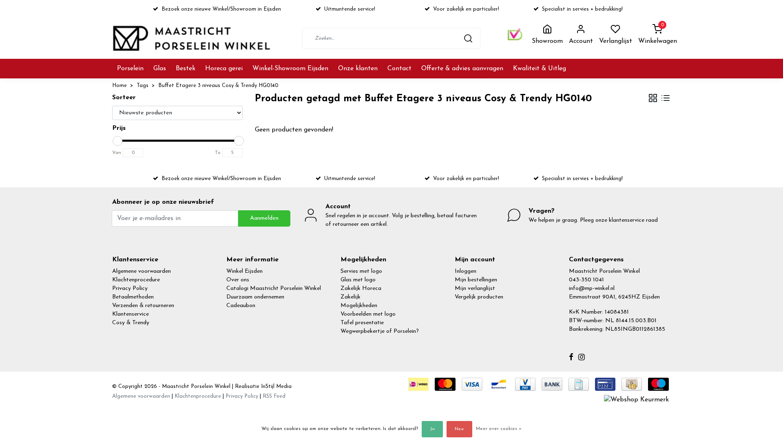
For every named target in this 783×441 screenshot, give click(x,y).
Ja (432, 429)
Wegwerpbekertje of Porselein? (380, 331)
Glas (159, 68)
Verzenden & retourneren (143, 306)
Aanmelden (264, 218)
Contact (399, 68)
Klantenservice (130, 314)
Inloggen (465, 271)
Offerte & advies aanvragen (462, 68)
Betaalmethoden (133, 297)
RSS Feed (274, 396)
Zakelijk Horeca (361, 288)
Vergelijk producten (479, 297)
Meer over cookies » (499, 428)
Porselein (130, 68)
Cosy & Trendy (130, 323)
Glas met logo (358, 280)
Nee (459, 429)
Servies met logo (361, 271)
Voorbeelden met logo (368, 314)
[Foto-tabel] (653, 99)
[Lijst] (665, 99)
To (218, 152)
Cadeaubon (240, 306)
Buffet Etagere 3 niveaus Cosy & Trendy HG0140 (218, 85)
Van (116, 152)
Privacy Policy (130, 288)
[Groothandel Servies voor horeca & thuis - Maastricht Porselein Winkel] (192, 38)
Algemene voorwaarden (141, 271)
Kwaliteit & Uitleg (539, 68)
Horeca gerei (224, 68)
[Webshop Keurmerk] (636, 399)
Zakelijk (351, 297)
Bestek (185, 68)
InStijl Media (275, 386)
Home (119, 85)
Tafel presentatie (362, 323)
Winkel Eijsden (244, 271)
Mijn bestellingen (476, 280)
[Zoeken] (468, 38)
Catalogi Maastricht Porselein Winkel (273, 288)
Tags (142, 85)
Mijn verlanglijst (475, 288)
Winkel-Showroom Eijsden (290, 68)
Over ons (237, 280)
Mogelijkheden (359, 306)
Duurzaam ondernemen (255, 297)
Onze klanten (358, 68)
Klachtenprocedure (136, 280)
